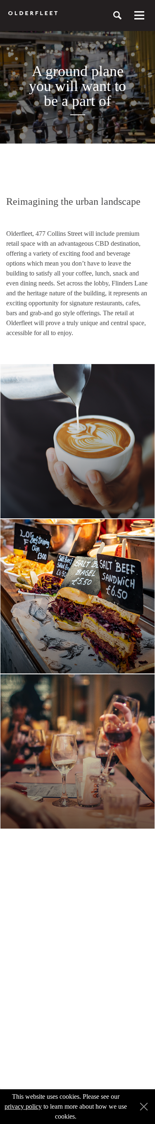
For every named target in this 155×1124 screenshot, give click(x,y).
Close (141, 1107)
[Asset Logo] (32, 13)
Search (117, 15)
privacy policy (23, 1106)
